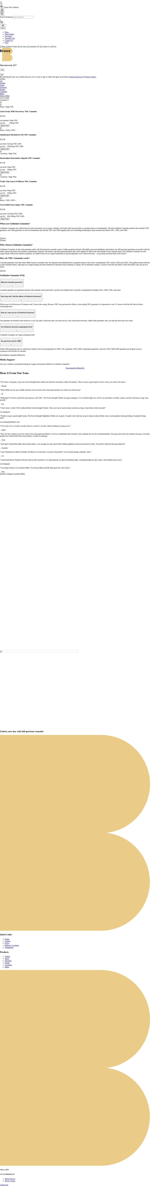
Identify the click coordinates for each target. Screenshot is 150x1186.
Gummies (8, 965)
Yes (2, 70)
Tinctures (8, 961)
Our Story (8, 36)
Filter (2, 96)
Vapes (7, 959)
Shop (7, 32)
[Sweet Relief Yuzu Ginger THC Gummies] (1, 198)
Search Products (6, 17)
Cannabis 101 (10, 38)
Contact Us (9, 41)
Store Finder (9, 34)
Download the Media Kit (75, 368)
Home (7, 939)
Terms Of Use (10, 1179)
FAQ (6, 43)
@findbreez (9, 947)
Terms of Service (75, 77)
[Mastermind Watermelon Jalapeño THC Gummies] (1, 151)
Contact (7, 941)
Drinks (7, 963)
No (2, 75)
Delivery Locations (12, 945)
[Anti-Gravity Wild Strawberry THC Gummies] (1, 105)
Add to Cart (5, 126)
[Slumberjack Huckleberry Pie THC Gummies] (1, 128)
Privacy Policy (90, 77)
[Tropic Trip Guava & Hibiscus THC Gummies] (1, 175)
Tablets (7, 957)
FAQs (7, 943)
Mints (7, 967)
